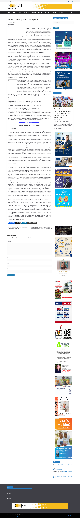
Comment (9, 241)
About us (8, 495)
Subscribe (9, 503)
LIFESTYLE (47, 12)
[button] (22, 12)
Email (8, 263)
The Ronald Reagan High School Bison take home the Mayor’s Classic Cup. (18, 228)
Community (14, 12)
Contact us (9, 498)
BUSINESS (40, 12)
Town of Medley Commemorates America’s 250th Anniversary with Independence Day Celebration (63, 113)
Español (54, 12)
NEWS (20, 12)
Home (9, 12)
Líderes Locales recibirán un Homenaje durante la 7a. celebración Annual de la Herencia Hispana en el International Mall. (40, 229)
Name (8, 257)
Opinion (61, 12)
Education (26, 12)
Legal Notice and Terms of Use (13, 500)
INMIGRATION (33, 12)
